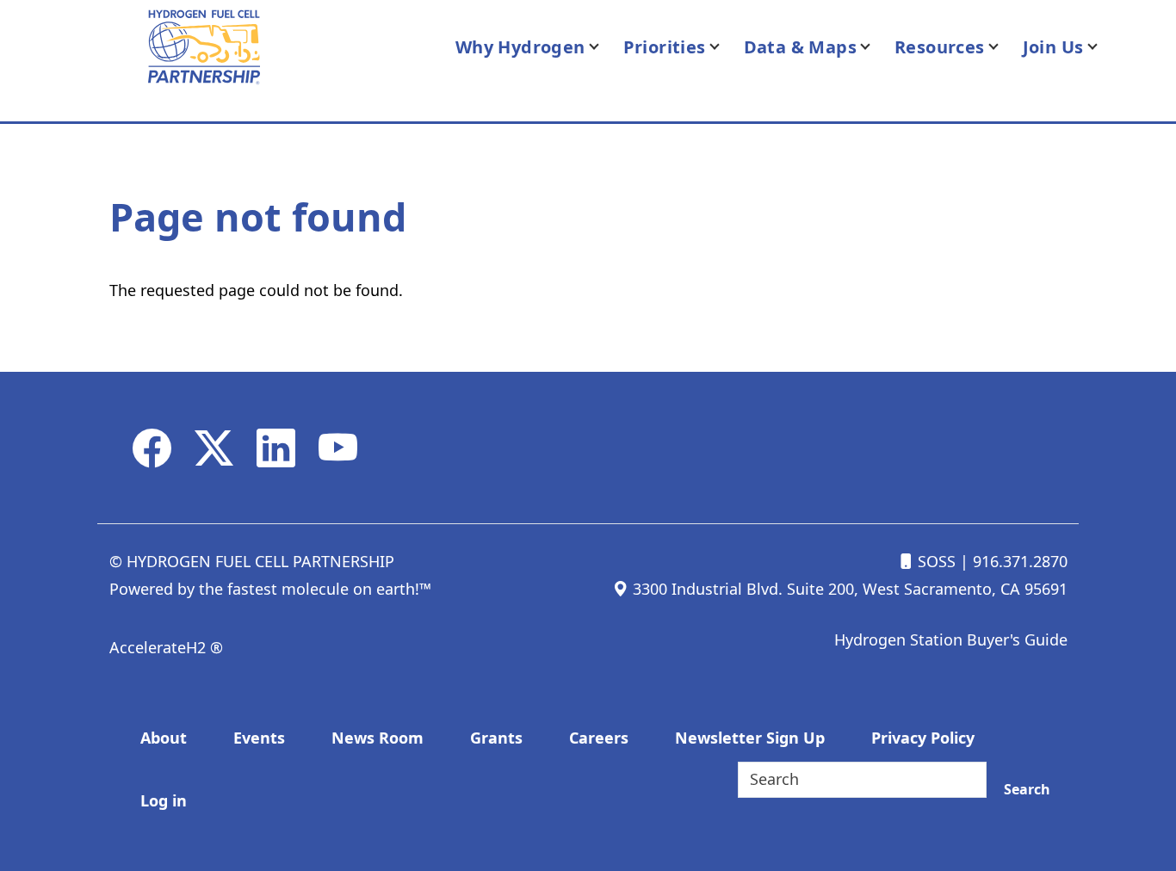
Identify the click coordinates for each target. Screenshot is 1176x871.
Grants (496, 737)
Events (259, 737)
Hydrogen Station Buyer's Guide (951, 639)
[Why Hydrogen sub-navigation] (604, 47)
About (163, 737)
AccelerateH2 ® (166, 647)
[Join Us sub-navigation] (1103, 47)
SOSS (934, 561)
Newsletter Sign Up (750, 737)
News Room (377, 737)
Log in (163, 800)
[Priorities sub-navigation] (725, 47)
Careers (598, 737)
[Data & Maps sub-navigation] (875, 47)
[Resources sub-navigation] (1004, 47)
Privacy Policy (923, 737)
